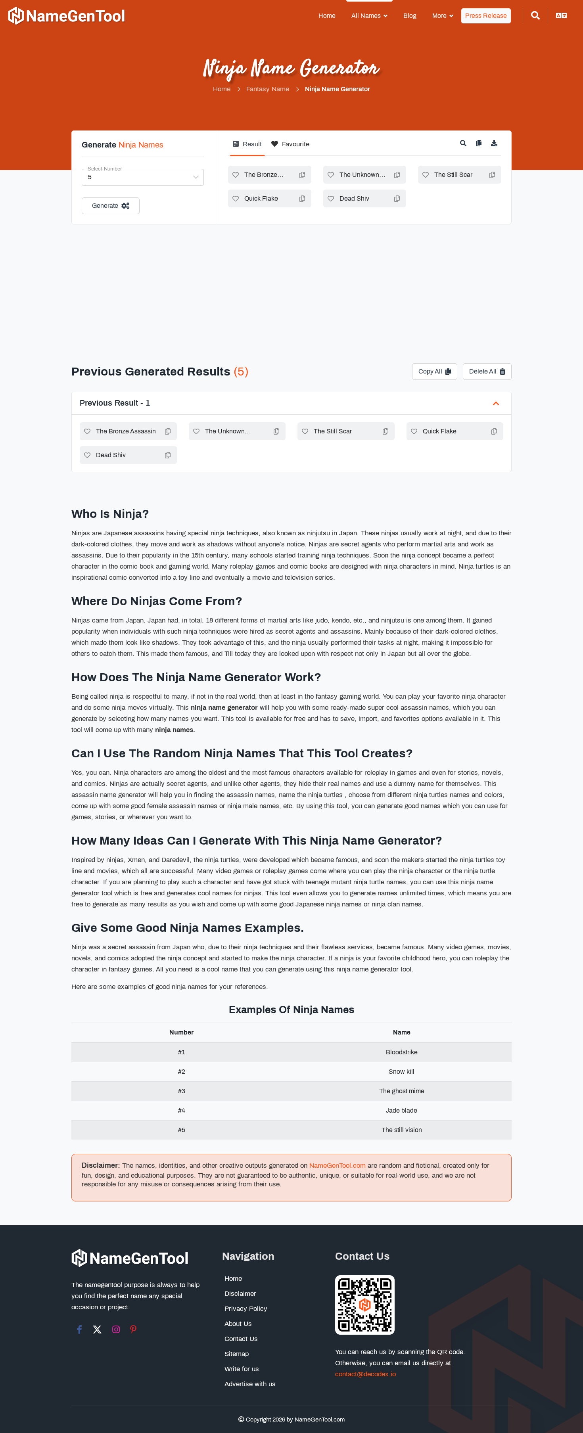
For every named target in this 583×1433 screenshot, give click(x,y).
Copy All (430, 371)
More (439, 15)
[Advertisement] (291, 283)
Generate (105, 205)
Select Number (105, 169)
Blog (409, 15)
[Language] (561, 16)
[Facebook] (79, 1329)
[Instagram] (116, 1329)
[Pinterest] (133, 1329)
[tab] (247, 147)
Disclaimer (240, 1293)
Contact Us (241, 1339)
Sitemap (236, 1354)
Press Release (486, 15)
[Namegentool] (66, 16)
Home (327, 15)
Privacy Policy (245, 1308)
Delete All (483, 371)
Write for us (241, 1369)
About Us (238, 1324)
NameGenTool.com (337, 1165)
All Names (366, 15)
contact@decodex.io (365, 1374)
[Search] (535, 16)
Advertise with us (250, 1384)
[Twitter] (97, 1329)
